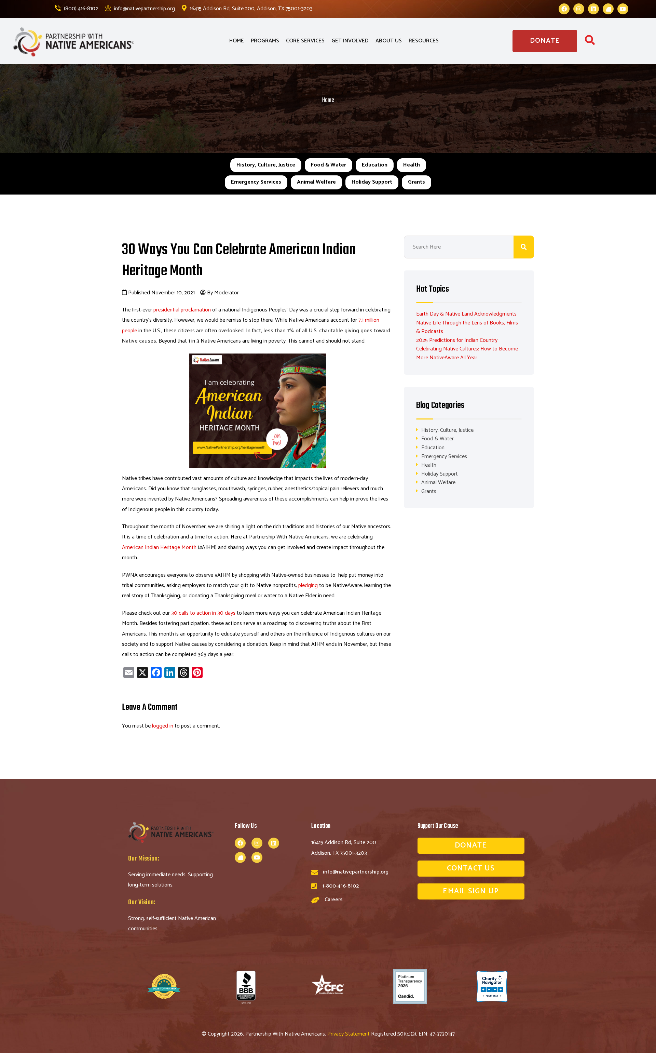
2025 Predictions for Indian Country (456, 340)
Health (411, 165)
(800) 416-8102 (80, 8)
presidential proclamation (182, 310)
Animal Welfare (316, 182)
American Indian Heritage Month (159, 547)
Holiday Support (372, 182)
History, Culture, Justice (265, 165)
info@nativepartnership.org (144, 8)
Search (524, 247)
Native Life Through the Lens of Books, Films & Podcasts (467, 327)
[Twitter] (608, 8)
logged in (162, 726)
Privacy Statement (349, 1034)
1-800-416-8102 (340, 886)
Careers (334, 899)
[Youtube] (622, 8)
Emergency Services (256, 182)
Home (328, 100)
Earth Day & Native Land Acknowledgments (466, 314)
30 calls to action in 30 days (203, 613)
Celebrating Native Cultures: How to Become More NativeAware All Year (467, 353)
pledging (308, 585)
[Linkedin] (593, 8)
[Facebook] (564, 8)
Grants (416, 182)
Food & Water (328, 165)
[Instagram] (578, 8)
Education (374, 165)
